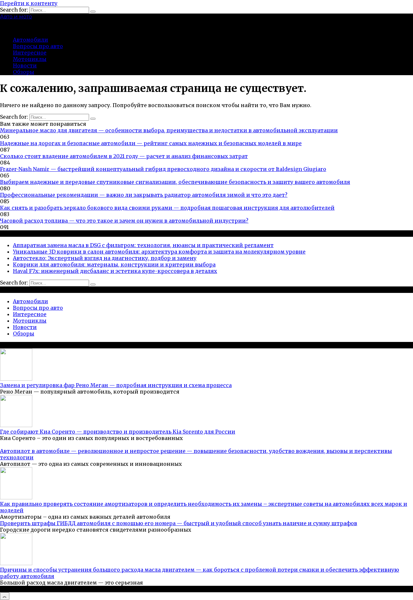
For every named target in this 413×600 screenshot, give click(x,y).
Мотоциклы (29, 59)
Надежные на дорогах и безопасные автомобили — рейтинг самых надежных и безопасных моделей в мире (151, 143)
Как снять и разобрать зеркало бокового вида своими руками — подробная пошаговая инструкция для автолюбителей (167, 208)
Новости (25, 65)
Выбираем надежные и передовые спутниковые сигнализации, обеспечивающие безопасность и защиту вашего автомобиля (175, 182)
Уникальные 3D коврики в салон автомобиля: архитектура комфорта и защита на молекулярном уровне (159, 251)
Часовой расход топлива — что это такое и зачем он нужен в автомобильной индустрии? (124, 220)
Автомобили (30, 39)
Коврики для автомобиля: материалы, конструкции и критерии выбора (114, 264)
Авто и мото (16, 17)
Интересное (29, 52)
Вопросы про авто (38, 46)
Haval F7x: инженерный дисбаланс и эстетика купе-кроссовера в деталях (115, 271)
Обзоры (23, 72)
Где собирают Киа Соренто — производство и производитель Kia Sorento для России (117, 431)
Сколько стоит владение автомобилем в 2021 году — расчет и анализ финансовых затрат (124, 156)
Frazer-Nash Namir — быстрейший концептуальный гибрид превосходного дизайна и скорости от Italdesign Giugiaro (163, 169)
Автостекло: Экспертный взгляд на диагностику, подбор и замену (104, 258)
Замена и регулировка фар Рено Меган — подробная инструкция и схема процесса (116, 385)
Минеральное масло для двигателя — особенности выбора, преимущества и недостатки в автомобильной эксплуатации (169, 130)
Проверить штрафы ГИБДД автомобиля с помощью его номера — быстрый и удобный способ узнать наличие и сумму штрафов (178, 523)
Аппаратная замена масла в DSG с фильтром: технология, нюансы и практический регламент (143, 245)
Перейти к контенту (28, 3)
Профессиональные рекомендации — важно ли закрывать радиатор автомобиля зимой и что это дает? (143, 195)
